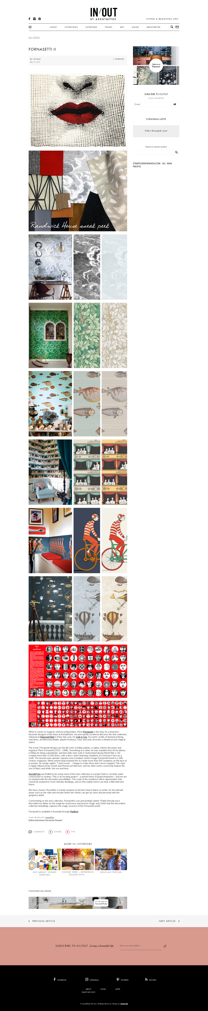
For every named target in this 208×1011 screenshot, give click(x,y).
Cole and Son (50, 820)
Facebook (61, 980)
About (88, 989)
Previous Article (43, 921)
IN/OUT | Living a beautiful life (104, 14)
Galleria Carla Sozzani (37, 820)
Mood (135, 27)
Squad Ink (124, 1003)
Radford (74, 811)
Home (103, 989)
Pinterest (124, 980)
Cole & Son (81, 737)
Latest (53, 27)
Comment (39, 832)
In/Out (37, 59)
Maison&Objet (47, 737)
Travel (109, 27)
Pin (73, 832)
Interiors (91, 27)
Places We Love (88, 992)
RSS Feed (152, 980)
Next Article (167, 921)
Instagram (94, 980)
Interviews (71, 27)
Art (122, 27)
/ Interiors (118, 59)
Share (58, 832)
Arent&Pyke (153, 27)
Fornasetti (88, 731)
